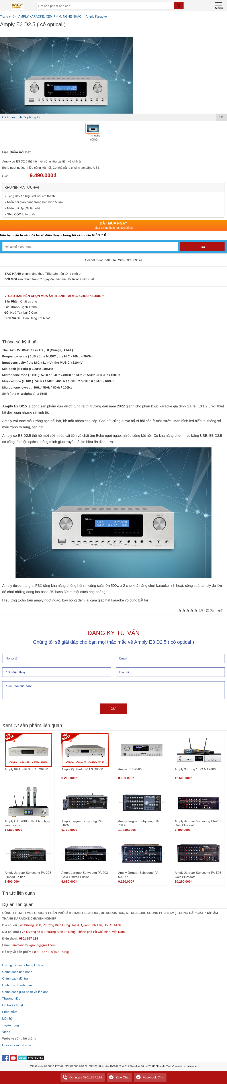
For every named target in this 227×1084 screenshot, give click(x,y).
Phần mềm (10, 1012)
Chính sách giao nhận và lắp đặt (25, 992)
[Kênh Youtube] (14, 1057)
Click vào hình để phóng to (21, 117)
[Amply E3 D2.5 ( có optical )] (66, 80)
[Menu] (219, 5)
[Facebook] (6, 1057)
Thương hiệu (11, 998)
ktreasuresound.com (16, 1045)
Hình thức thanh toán (17, 985)
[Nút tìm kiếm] (179, 5)
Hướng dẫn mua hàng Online (22, 965)
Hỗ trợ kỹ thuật (12, 1005)
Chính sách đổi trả (15, 978)
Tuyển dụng (10, 1025)
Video (6, 1032)
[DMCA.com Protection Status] (31, 1058)
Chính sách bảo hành (17, 972)
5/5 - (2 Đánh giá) (211, 610)
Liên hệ (7, 1018)
